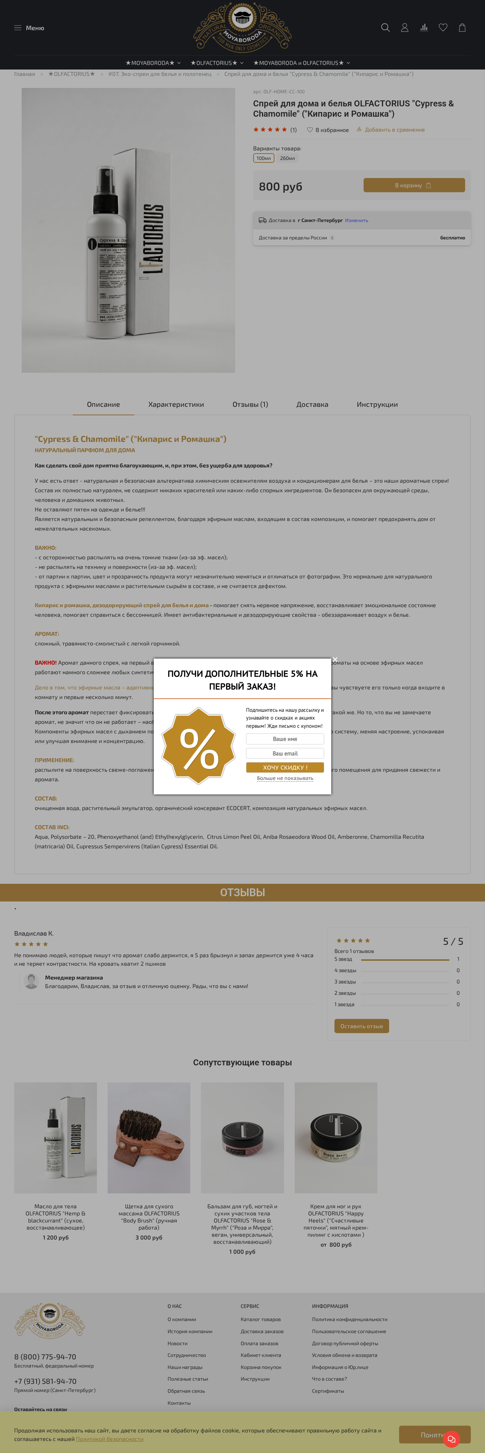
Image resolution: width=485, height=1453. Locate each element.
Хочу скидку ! (285, 767)
